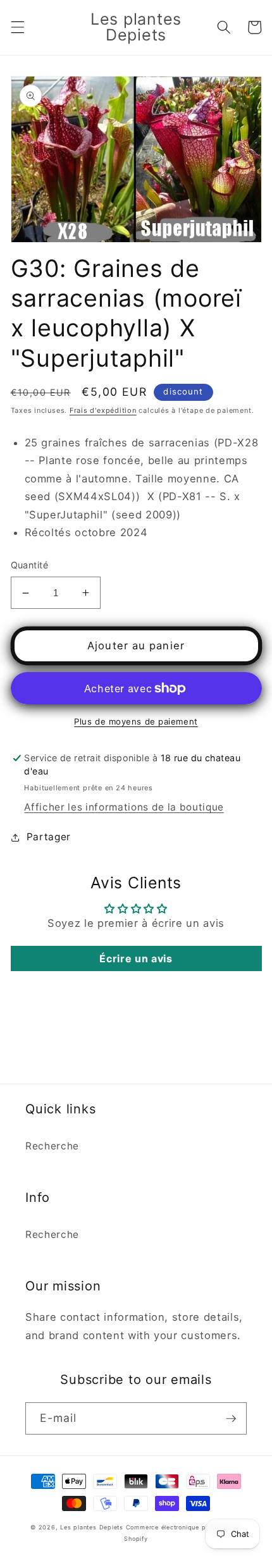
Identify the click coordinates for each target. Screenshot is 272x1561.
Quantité (30, 565)
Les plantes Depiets (91, 1527)
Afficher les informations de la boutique (123, 807)
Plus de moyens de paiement (135, 721)
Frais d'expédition (103, 410)
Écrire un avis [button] (135, 958)
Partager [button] (49, 837)
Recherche (52, 1146)
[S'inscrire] (231, 1418)
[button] (17, 27)
